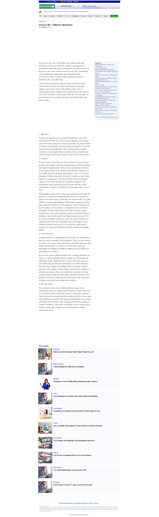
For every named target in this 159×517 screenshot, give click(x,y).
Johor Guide (56, 509)
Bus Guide (67, 508)
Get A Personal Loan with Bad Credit (92, 7)
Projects (106, 98)
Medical (60, 16)
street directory (84, 506)
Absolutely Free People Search (64, 411)
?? (107, 100)
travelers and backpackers (82, 509)
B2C (106, 80)
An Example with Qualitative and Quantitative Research (74, 440)
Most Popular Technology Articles (109, 117)
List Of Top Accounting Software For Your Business (72, 455)
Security (55, 423)
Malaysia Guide (50, 509)
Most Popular (44, 346)
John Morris (44, 27)
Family (90, 16)
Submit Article (93, 503)
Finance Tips (47, 11)
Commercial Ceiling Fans (101, 86)
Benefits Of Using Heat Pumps (109, 107)
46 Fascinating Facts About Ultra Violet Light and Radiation (75, 396)
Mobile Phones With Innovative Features (83, 381)
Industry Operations (63, 25)
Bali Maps (108, 508)
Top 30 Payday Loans (56, 11)
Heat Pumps (98, 107)
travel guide (84, 508)
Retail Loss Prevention (101, 64)
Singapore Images (100, 506)
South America (115, 509)
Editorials (42, 21)
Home (83, 16)
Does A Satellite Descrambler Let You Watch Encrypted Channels (77, 426)
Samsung (56, 379)
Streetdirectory (75, 514)
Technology (75, 16)
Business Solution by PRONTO (104, 78)
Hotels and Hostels (92, 506)
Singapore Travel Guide (95, 508)
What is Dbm (98, 108)
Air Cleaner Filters (99, 85)
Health (52, 16)
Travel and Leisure (52, 506)
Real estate (106, 506)
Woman (114, 16)
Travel (45, 16)
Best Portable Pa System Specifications (105, 69)
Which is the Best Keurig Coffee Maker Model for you (73, 352)
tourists (94, 509)
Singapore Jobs (54, 511)
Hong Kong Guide (64, 509)
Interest (106, 16)
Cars (67, 16)
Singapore (63, 1)
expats (89, 509)
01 (103, 81)
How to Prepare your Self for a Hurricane (105, 90)
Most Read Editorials (81, 503)
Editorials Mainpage (66, 503)
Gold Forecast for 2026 (69, 11)
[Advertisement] (56, 45)
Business (98, 16)
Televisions (56, 482)
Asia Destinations (75, 508)
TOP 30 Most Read (66, 6)
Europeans (42, 511)
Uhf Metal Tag (99, 81)
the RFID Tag (108, 81)
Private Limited (43, 508)
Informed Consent (99, 74)
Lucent (107, 88)
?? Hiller (110, 100)
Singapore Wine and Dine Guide (58, 508)
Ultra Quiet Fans (113, 86)
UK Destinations (114, 508)
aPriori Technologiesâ (100, 100)
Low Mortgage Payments (82, 11)
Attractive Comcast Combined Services (105, 113)
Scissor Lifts (45, 25)
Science (55, 393)
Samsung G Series (60, 381)
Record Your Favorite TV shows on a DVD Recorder (72, 485)
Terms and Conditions (83, 514)
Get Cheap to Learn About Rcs (103, 91)
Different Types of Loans (89, 6)
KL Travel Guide (43, 509)
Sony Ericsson (57, 467)
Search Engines (57, 408)
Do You (97, 411)
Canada (109, 509)
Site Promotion (57, 438)
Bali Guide (103, 508)
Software (55, 452)
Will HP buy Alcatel (100, 88)
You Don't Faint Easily (85, 411)
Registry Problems (58, 364)
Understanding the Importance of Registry (69, 367)
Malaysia (76, 1)
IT (102, 98)
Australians (48, 511)
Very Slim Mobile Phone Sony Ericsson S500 (69, 470)
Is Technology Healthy (101, 68)
